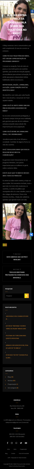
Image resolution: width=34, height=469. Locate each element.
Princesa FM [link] (10, 3)
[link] (17, 257)
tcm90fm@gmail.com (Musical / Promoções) (17, 420)
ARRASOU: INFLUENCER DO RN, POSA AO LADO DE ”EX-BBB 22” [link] (17, 346)
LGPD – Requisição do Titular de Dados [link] (17, 457)
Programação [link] (12, 384)
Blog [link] (5, 245)
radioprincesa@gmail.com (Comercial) (17, 422)
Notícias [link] (10, 380)
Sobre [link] (15, 449)
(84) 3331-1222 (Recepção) (17, 434)
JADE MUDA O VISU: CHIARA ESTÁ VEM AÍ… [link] (17, 317)
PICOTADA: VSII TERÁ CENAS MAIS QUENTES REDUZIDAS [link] (16, 337)
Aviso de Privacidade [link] (24, 453)
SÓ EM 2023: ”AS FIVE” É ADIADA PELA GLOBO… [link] (17, 356)
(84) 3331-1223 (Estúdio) (17, 436)
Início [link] (8, 449)
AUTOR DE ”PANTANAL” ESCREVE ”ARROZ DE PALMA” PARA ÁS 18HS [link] (16, 327)
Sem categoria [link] (12, 388)
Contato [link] (13, 453)
